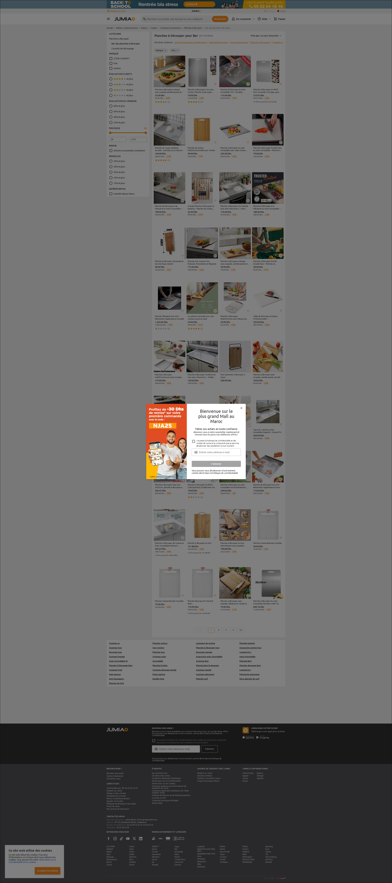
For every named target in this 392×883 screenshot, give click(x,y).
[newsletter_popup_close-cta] (241, 408)
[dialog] (196, 441)
